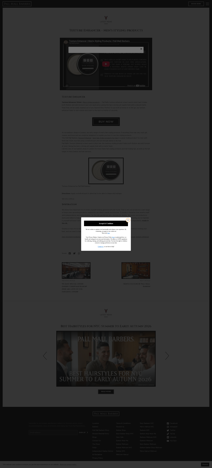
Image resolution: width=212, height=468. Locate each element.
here (109, 233)
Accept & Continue (106, 223)
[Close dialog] (128, 220)
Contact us (100, 246)
